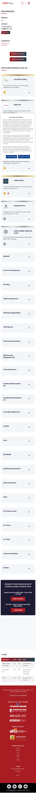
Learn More (18, 610)
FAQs (18, 753)
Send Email (5, 32)
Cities (18, 757)
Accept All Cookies (24, 156)
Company (18, 759)
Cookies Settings (11, 156)
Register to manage (18, 59)
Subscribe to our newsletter (18, 695)
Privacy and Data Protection (18, 768)
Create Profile (18, 599)
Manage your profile (18, 54)
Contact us (18, 748)
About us (18, 750)
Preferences (18, 771)
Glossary (18, 755)
